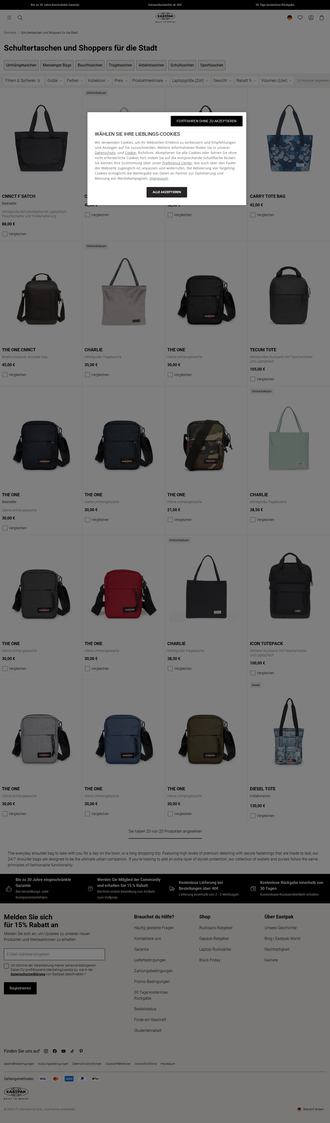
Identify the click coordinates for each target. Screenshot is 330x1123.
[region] (166, 158)
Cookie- (131, 152)
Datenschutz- (106, 152)
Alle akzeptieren (167, 192)
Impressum (158, 178)
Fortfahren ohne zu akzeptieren (206, 121)
